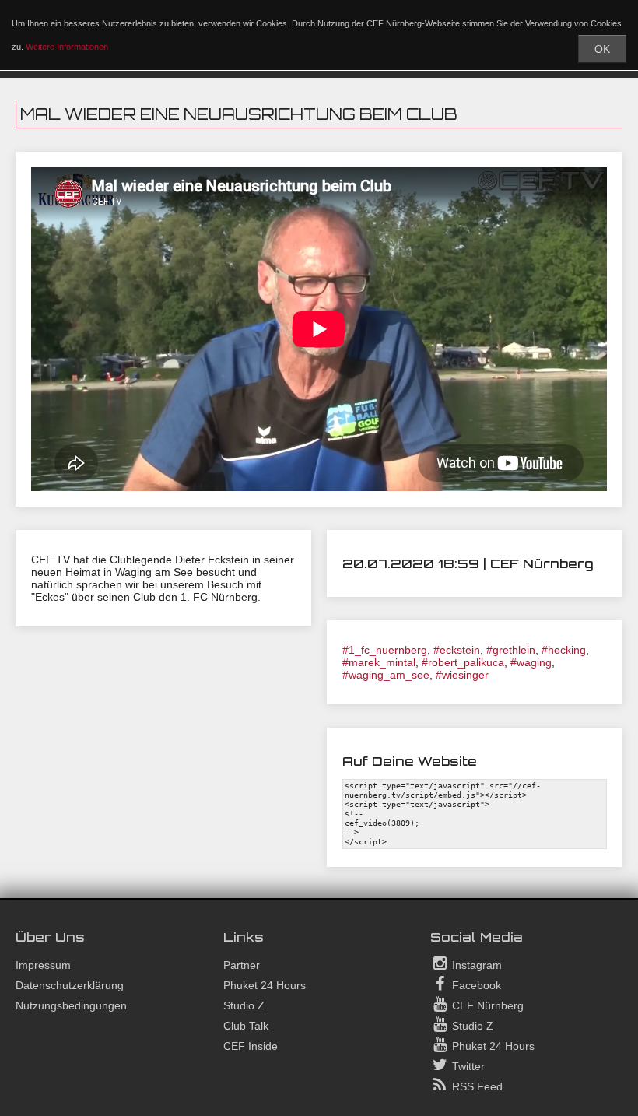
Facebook (475, 985)
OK (602, 49)
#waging (531, 662)
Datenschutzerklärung (70, 985)
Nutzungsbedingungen (71, 1005)
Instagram (475, 965)
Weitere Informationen (67, 46)
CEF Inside (250, 1046)
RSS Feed (476, 1086)
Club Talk (245, 1025)
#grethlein (510, 650)
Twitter (467, 1066)
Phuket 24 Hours (264, 985)
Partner (241, 965)
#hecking (564, 650)
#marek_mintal (378, 662)
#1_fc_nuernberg (384, 650)
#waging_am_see (385, 675)
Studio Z (244, 1005)
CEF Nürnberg (486, 1005)
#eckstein (456, 650)
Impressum (43, 965)
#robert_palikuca (463, 662)
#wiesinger (462, 675)
